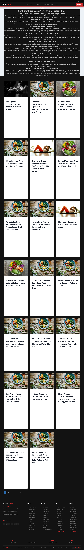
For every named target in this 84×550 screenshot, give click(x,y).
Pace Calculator (73, 523)
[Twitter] (76, 1)
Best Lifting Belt (60, 509)
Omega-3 (45, 525)
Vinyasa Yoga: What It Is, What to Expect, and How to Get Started (15, 283)
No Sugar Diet (45, 515)
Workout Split (31, 523)
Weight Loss (45, 507)
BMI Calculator (73, 507)
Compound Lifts (32, 515)
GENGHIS (6, 4)
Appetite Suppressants (47, 529)
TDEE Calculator (73, 509)
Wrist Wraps (59, 517)
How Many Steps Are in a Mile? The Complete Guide (68, 224)
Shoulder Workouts (32, 507)
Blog (57, 4)
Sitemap (67, 547)
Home (27, 4)
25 (17, 492)
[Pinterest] (78, 1)
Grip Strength (31, 529)
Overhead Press (32, 511)
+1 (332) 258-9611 (9, 1)
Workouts (32, 4)
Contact (61, 547)
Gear (52, 4)
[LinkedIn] (80, 1)
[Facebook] (73, 1)
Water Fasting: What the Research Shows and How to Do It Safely (16, 163)
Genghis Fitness (10, 112)
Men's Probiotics (46, 521)
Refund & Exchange (53, 547)
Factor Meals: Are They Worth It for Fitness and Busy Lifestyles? (68, 163)
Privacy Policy (35, 547)
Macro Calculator (73, 511)
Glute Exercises (32, 517)
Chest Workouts (32, 509)
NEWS (7, 99)
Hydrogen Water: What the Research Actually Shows (68, 283)
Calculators (46, 4)
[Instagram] (74, 1)
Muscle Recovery (32, 525)
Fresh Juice (45, 527)
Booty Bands (59, 529)
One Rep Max (72, 515)
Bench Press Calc (73, 527)
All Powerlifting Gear (61, 507)
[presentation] (16, 89)
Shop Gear (79, 4)
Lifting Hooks (59, 525)
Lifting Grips (59, 521)
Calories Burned (73, 517)
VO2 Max (30, 527)
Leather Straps (60, 523)
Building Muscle (32, 513)
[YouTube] (82, 1)
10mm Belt (59, 511)
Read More (9, 134)
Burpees (30, 521)
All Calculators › (73, 529)
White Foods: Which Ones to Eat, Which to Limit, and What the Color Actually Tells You (41, 457)
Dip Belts (59, 527)
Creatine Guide (46, 519)
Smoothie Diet (45, 517)
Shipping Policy (44, 547)
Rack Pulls (31, 519)
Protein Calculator (73, 519)
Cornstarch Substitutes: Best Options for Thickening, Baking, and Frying (40, 107)
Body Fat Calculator (73, 513)
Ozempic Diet (45, 513)
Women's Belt (59, 513)
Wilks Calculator (73, 525)
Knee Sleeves (59, 515)
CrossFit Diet (45, 509)
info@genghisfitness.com (9, 520)
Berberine (45, 523)
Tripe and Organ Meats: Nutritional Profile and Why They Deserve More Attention (41, 166)
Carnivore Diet (46, 511)
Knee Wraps (59, 519)
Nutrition (39, 4)
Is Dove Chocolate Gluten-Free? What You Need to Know (40, 396)
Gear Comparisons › (61, 531)
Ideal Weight (72, 521)
